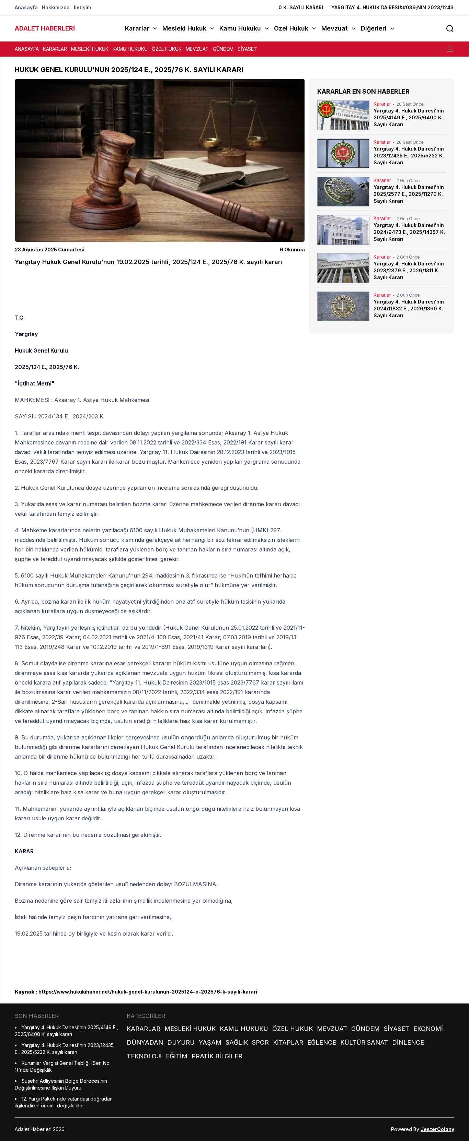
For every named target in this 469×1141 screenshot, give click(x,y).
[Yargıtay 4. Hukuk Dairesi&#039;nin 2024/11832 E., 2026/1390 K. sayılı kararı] (343, 306)
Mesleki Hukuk (89, 49)
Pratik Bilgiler (217, 1056)
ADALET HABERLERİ (45, 28)
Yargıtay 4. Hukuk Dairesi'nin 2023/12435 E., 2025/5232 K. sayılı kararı (409, 155)
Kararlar (55, 49)
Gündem (223, 49)
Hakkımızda (56, 7)
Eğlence (321, 1042)
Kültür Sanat (364, 1042)
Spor (260, 1042)
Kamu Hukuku (130, 49)
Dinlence (408, 1042)
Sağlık (237, 1042)
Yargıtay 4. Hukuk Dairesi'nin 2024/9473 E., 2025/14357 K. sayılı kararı (409, 232)
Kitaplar (288, 1042)
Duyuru (181, 1042)
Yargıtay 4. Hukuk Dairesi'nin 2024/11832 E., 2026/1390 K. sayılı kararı (409, 308)
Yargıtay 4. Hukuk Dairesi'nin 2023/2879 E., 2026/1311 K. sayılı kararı (409, 270)
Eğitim (176, 1056)
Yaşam (210, 1042)
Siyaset (247, 49)
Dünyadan (145, 1042)
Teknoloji (144, 1056)
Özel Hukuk (167, 49)
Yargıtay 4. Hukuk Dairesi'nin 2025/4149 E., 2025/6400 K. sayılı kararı (409, 117)
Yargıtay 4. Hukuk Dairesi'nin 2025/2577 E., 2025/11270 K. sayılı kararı (409, 194)
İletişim (82, 7)
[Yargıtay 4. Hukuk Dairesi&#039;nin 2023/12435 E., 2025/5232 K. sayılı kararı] (343, 153)
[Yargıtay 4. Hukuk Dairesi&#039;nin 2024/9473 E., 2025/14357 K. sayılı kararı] (343, 230)
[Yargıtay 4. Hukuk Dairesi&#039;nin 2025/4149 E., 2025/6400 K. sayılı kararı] (343, 115)
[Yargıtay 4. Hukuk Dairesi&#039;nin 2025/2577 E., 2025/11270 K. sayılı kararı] (343, 191)
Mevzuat (197, 49)
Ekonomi (428, 1028)
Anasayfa (26, 7)
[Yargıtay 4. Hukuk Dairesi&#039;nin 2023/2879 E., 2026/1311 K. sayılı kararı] (343, 268)
